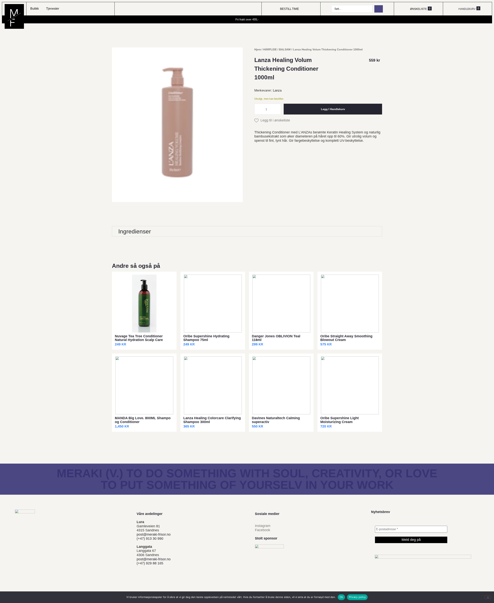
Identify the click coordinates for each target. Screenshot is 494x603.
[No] (488, 597)
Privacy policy (357, 597)
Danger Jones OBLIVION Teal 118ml (276, 338)
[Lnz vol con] (177, 124)
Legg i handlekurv (333, 109)
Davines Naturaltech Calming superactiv (276, 420)
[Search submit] (378, 9)
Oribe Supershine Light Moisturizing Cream (339, 420)
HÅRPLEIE (270, 49)
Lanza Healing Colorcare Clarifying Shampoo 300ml (212, 420)
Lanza (277, 90)
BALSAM (285, 49)
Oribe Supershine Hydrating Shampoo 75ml (206, 338)
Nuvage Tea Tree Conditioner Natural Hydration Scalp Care (139, 338)
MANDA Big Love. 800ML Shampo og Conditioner (143, 420)
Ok (341, 597)
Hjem (257, 49)
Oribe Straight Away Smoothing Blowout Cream (346, 338)
